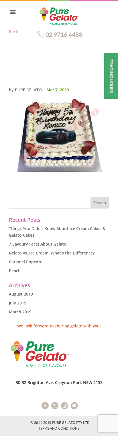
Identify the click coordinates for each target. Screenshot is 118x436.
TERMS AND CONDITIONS (59, 428)
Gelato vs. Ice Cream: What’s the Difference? (52, 253)
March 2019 (20, 312)
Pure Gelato (28, 89)
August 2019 (21, 294)
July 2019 (17, 303)
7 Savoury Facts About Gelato (37, 244)
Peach (15, 270)
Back (13, 31)
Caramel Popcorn (26, 262)
